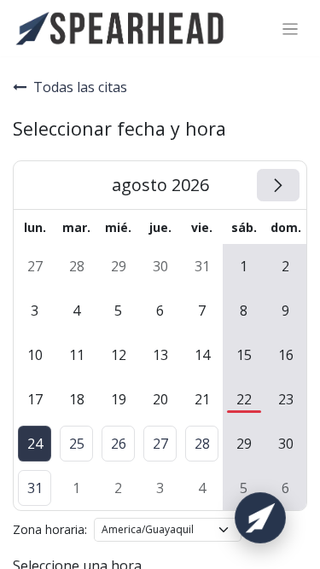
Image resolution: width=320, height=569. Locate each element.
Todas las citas (80, 87)
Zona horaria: (50, 529)
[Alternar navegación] (290, 28)
